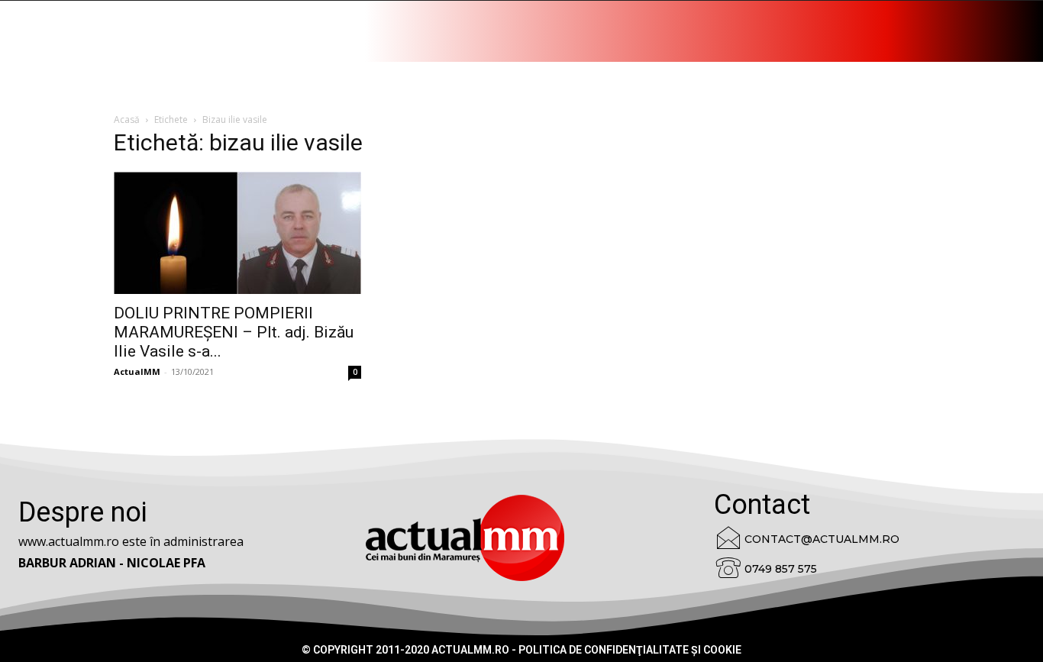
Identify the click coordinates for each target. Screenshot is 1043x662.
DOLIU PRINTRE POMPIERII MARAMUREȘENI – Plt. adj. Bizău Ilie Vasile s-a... (234, 332)
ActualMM (137, 371)
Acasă (127, 119)
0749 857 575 (780, 569)
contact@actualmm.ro (821, 539)
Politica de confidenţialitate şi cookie (629, 650)
